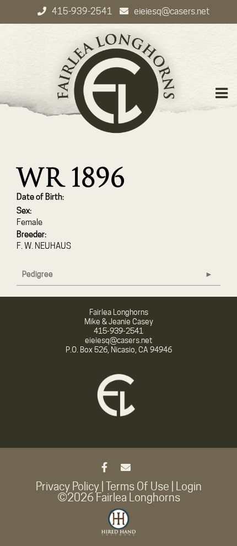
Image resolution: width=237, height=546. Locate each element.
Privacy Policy (67, 486)
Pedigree (37, 274)
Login (189, 486)
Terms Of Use (137, 486)
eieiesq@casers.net (171, 11)
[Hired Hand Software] (118, 526)
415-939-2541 (83, 11)
